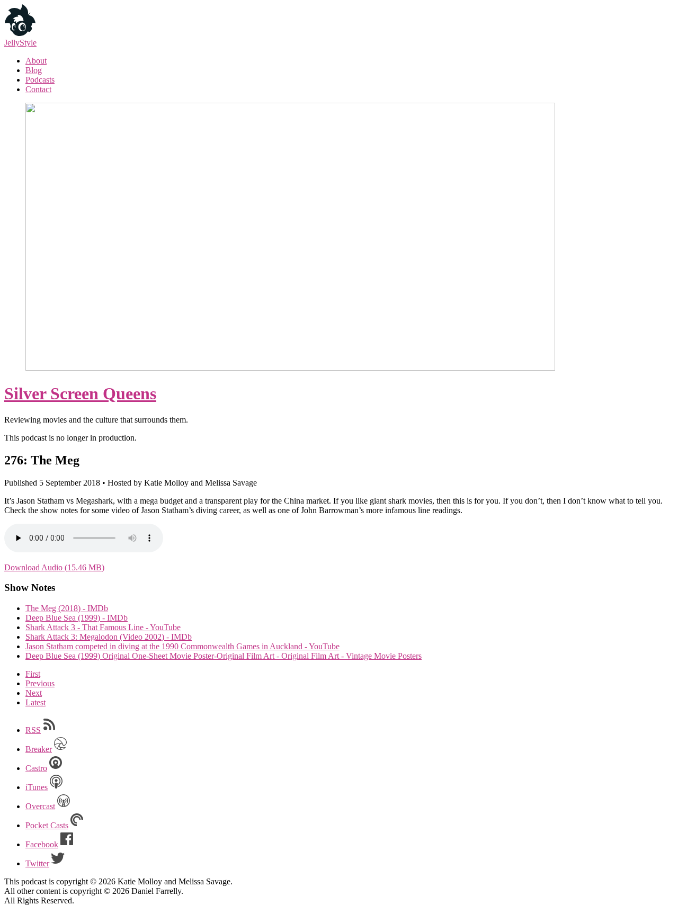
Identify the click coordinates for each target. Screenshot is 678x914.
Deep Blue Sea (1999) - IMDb (76, 617)
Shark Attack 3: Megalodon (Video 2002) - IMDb (108, 636)
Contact (38, 89)
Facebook (41, 844)
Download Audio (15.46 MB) (54, 567)
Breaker (38, 749)
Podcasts (40, 79)
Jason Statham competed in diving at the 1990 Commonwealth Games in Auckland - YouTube (182, 646)
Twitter (37, 863)
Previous (40, 683)
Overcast (40, 806)
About (36, 60)
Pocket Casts (46, 825)
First (32, 673)
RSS (33, 729)
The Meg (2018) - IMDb (66, 608)
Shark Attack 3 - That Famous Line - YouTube (103, 627)
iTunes (36, 787)
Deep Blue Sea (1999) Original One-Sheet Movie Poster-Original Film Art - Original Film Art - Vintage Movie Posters (223, 655)
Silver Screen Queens (80, 393)
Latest (35, 702)
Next (33, 692)
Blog (33, 70)
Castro (36, 768)
